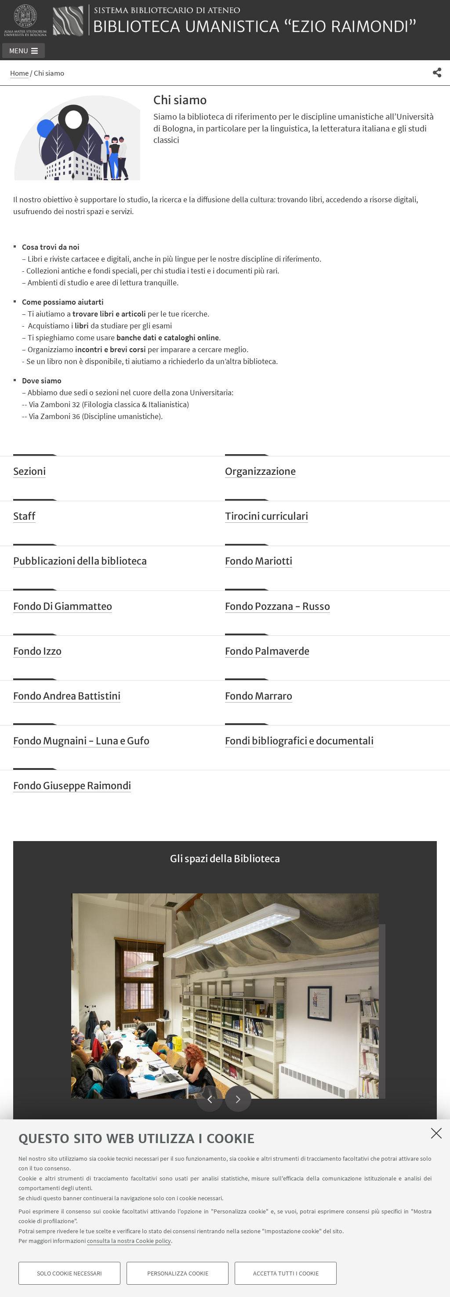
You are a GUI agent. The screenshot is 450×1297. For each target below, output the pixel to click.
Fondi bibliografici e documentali (299, 741)
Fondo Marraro (258, 696)
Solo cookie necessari (69, 1273)
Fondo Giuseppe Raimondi (72, 786)
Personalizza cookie (177, 1273)
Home (19, 73)
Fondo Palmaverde (267, 651)
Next (238, 1099)
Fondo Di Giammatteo (62, 606)
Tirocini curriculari (266, 516)
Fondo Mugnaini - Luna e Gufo (81, 741)
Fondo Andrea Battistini (66, 696)
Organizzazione (260, 471)
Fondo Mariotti (258, 561)
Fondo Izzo (37, 651)
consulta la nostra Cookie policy (129, 1241)
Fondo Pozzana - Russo (277, 606)
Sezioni (29, 471)
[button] (23, 50)
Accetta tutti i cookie (286, 1273)
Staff (24, 516)
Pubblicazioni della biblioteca (80, 561)
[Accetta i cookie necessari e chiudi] (436, 1133)
